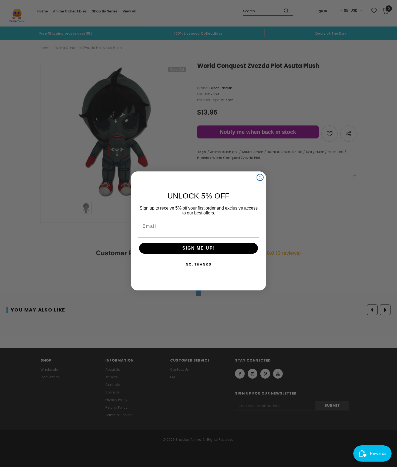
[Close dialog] (260, 177)
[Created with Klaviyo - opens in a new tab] (198, 293)
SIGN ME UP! (198, 248)
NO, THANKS (198, 264)
